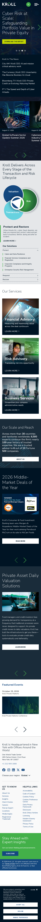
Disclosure (27, 810)
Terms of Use (28, 827)
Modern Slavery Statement (29, 820)
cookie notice (7, 899)
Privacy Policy (28, 824)
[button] (28, 4)
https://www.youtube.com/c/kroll (23, 770)
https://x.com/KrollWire (18, 770)
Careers (5, 805)
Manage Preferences (20, 917)
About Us (20, 459)
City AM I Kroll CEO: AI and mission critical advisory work (18, 65)
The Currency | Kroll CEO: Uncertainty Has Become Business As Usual (19, 73)
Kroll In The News (10, 59)
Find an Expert (7, 808)
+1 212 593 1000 (9, 764)
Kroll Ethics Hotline (30, 813)
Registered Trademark (6, 818)
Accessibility (27, 791)
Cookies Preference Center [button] (30, 801)
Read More (20, 541)
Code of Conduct (29, 794)
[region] (20, 904)
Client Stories (7, 802)
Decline (20, 911)
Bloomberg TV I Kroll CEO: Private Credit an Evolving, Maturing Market (18, 82)
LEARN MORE (9, 241)
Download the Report (14, 41)
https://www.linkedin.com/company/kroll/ (13, 770)
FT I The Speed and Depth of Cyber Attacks (18, 90)
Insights (5, 799)
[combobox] (26, 775)
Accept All (20, 905)
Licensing (26, 816)
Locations (6, 811)
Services (5, 796)
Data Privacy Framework (27, 806)
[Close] (37, 889)
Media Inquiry (7, 814)
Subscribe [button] (10, 853)
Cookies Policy (28, 797)
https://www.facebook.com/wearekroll (3, 769)
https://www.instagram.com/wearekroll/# (8, 769)
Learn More (20, 647)
